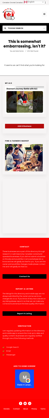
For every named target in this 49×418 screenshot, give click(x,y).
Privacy (34, 409)
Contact (16, 409)
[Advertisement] (24, 206)
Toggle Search (15, 28)
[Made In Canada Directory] (9, 14)
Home (21, 51)
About (25, 409)
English (30, 2)
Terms (42, 409)
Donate (7, 409)
